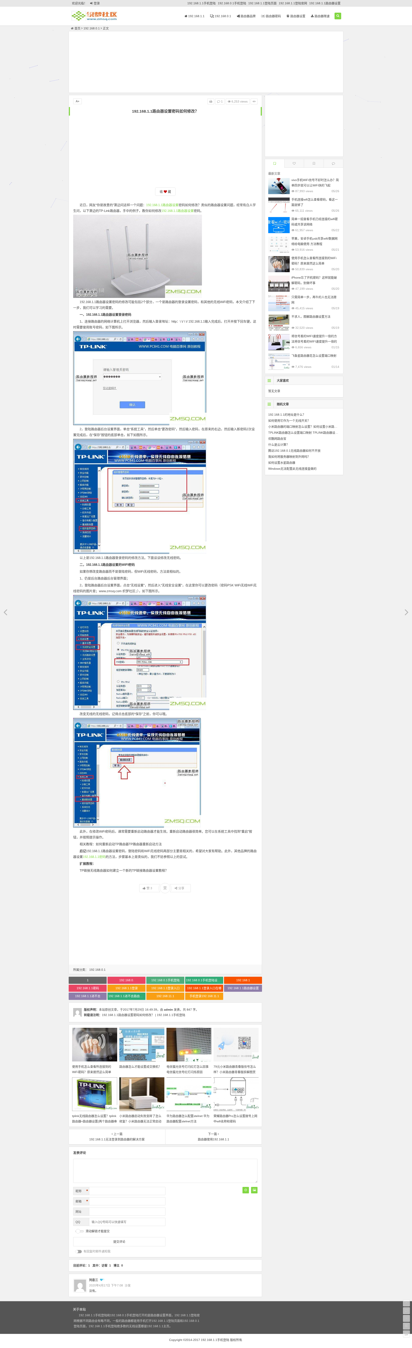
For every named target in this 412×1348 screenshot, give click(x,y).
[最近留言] (333, 163)
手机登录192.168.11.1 (204, 996)
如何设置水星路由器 (281, 462)
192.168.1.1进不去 (87, 996)
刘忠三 (93, 1280)
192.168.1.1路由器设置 (325, 3)
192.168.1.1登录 (126, 988)
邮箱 (82, 1201)
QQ (78, 1222)
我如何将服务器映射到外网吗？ (289, 456)
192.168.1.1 (195, 16)
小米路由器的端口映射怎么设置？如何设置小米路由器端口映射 (310, 426)
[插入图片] (254, 1190)
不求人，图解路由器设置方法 (310, 316)
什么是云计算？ (278, 444)
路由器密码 (273, 16)
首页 (77, 28)
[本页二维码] (406, 1333)
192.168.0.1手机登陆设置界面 (204, 980)
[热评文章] (294, 163)
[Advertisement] (206, 63)
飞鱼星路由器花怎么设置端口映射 (313, 355)
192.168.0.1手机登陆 (232, 3)
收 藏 (165, 191)
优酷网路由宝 (277, 438)
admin (168, 1009)
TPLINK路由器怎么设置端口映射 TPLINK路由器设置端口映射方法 (312, 432)
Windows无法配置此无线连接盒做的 (292, 468)
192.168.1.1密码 (94, 857)
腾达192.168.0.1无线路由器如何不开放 (294, 450)
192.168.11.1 (165, 996)
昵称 (82, 1191)
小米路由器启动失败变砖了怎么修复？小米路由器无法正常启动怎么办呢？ (140, 1121)
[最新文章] (275, 163)
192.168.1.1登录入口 (165, 988)
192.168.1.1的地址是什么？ (287, 414)
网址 (79, 1211)
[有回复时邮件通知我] (78, 1251)
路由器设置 (297, 16)
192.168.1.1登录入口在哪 (204, 988)
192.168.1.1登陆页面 (262, 3)
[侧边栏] (254, 101)
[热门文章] (314, 163)
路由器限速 (322, 16)
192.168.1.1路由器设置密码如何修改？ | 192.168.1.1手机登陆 (143, 1015)
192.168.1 (243, 980)
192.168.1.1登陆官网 (293, 3)
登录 (97, 3)
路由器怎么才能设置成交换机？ (140, 1066)
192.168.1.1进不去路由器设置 (126, 996)
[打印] (211, 101)
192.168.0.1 (222, 16)
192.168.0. (126, 980)
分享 (181, 888)
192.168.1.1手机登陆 (201, 3)
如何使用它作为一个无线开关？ (289, 420)
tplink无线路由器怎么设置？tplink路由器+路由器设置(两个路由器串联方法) (94, 1121)
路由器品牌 (248, 16)
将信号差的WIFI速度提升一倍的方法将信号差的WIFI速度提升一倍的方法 (314, 341)
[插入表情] (245, 1190)
